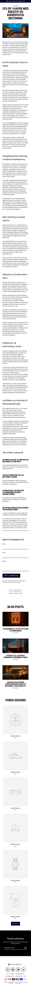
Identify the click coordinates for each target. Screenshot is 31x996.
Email (3, 552)
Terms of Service (14, 582)
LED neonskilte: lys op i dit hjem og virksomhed (15, 630)
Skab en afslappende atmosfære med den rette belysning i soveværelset (15, 684)
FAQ (25, 976)
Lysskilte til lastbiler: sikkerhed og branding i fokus (15, 656)
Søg (8, 973)
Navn (3, 544)
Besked (4, 561)
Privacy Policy (5, 582)
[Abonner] (25, 948)
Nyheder (16, 591)
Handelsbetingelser (19, 973)
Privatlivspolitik (19, 976)
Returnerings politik (9, 976)
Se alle (15, 923)
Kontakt (12, 973)
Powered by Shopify (18, 983)
